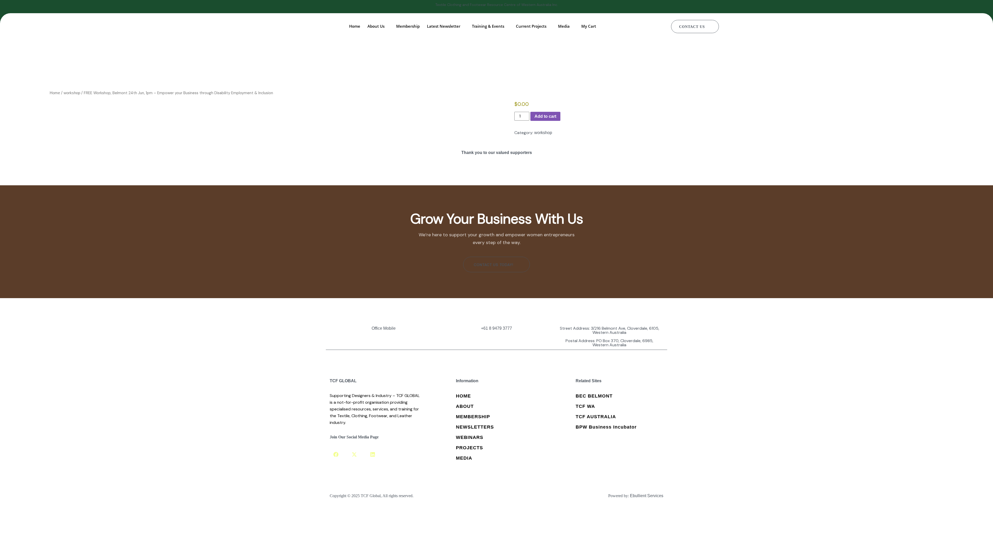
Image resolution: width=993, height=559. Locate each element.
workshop (72, 93)
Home (55, 93)
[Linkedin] (372, 454)
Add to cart (545, 116)
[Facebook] (336, 454)
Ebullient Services (646, 496)
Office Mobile (384, 328)
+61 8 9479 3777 (496, 328)
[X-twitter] (354, 454)
